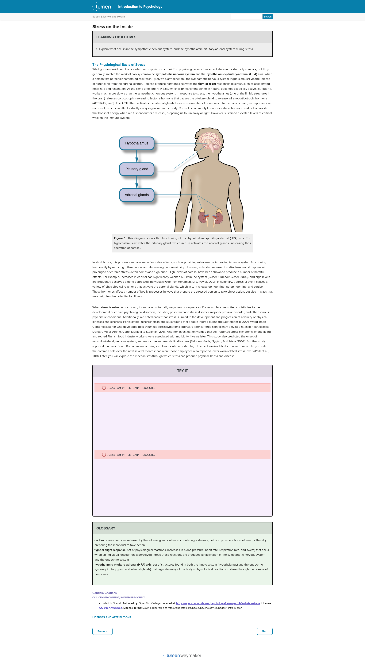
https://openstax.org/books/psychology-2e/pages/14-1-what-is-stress (218, 603)
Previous (102, 631)
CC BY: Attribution (110, 607)
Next (264, 631)
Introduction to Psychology (140, 6)
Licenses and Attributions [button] (111, 617)
